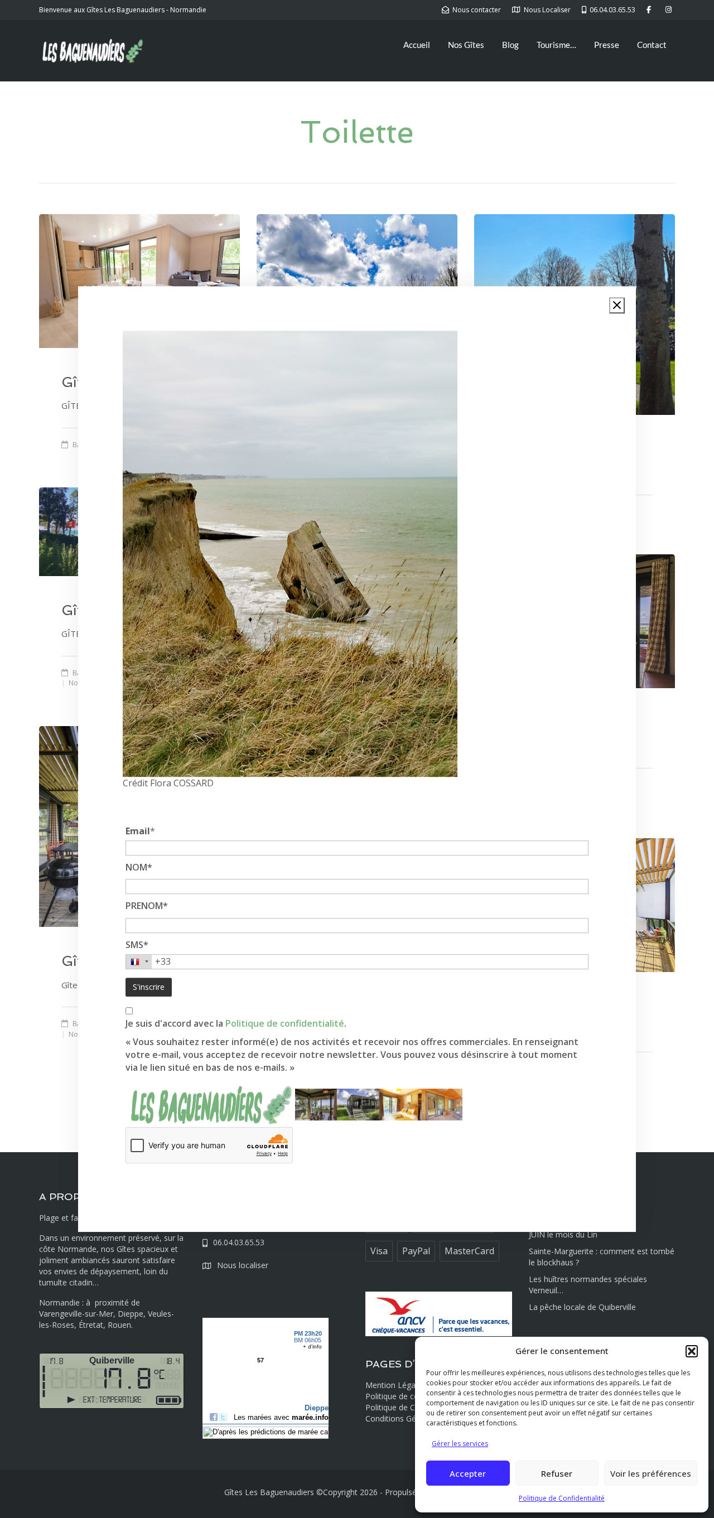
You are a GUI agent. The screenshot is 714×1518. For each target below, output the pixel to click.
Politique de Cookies (402, 1407)
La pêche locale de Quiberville (582, 1307)
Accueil (416, 45)
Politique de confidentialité (284, 1024)
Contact (652, 45)
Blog (510, 45)
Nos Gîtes (466, 45)
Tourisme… (556, 45)
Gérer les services (460, 1443)
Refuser (556, 1473)
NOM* (139, 867)
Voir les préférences (650, 1473)
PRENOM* (147, 906)
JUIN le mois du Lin (563, 1234)
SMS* (137, 945)
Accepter (468, 1473)
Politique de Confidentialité (562, 1498)
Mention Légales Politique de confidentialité (413, 1390)
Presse (606, 45)
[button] (691, 1351)
